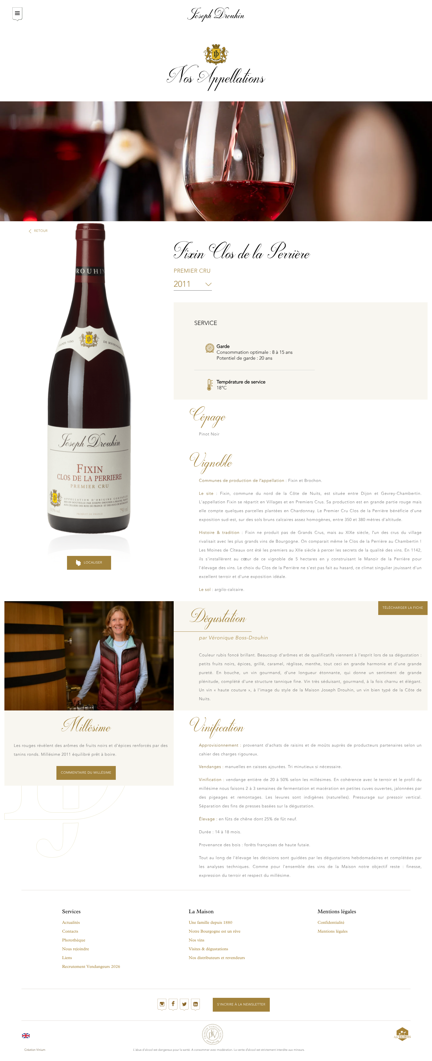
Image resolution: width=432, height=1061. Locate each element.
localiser (93, 562)
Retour (41, 231)
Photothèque (73, 940)
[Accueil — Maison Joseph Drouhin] (216, 14)
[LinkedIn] (195, 1005)
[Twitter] (184, 1005)
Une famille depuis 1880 (210, 922)
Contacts (70, 931)
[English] (26, 1034)
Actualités (71, 922)
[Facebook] (173, 1005)
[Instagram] (162, 1005)
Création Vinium (34, 1050)
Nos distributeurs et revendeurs (217, 957)
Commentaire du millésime (86, 773)
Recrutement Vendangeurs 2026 (91, 966)
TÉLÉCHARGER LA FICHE (403, 608)
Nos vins (196, 940)
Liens (67, 957)
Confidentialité (331, 922)
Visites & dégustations (208, 948)
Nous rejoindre (75, 948)
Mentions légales (333, 931)
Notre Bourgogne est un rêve (214, 931)
